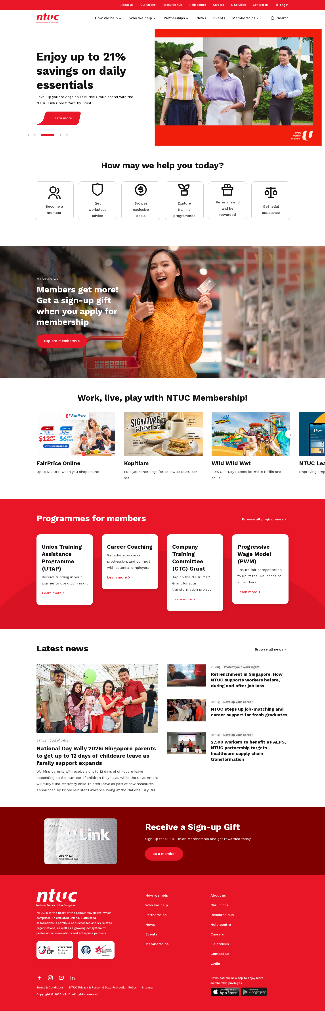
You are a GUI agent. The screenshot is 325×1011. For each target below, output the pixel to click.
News (150, 924)
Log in (284, 5)
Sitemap (147, 987)
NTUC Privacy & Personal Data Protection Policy (103, 987)
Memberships (156, 944)
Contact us (260, 4)
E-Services (238, 4)
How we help (156, 895)
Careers (218, 4)
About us (126, 4)
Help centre (197, 4)
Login (215, 963)
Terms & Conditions (50, 987)
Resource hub (172, 4)
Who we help (156, 905)
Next (289, 434)
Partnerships (155, 915)
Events (151, 934)
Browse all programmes (262, 519)
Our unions (148, 4)
